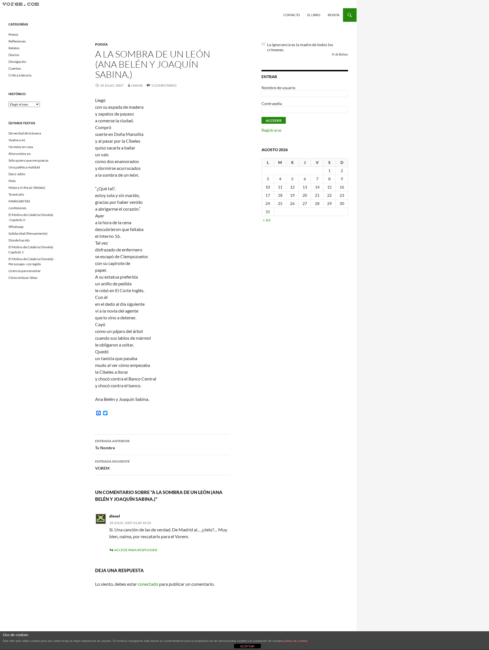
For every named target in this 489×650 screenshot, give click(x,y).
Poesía (101, 44)
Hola (12, 181)
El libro (313, 15)
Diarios (13, 55)
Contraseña (271, 103)
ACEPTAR (247, 646)
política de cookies (295, 640)
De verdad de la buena (24, 133)
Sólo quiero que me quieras (28, 160)
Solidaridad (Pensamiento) (28, 233)
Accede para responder (135, 550)
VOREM (112, 465)
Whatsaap (15, 226)
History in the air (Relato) (26, 187)
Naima (137, 85)
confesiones (17, 208)
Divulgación (17, 61)
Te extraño (16, 194)
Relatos (14, 48)
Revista (333, 15)
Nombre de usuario (278, 87)
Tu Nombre (112, 444)
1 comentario (164, 85)
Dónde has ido (19, 240)
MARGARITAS (19, 201)
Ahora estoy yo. (19, 153)
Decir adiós (16, 174)
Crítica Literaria (19, 75)
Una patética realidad (24, 167)
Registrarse (271, 130)
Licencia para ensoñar (24, 271)
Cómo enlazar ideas (22, 277)
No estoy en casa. (21, 147)
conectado (148, 584)
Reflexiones (17, 41)
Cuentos (14, 68)
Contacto (291, 15)
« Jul (267, 219)
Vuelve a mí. (17, 140)
